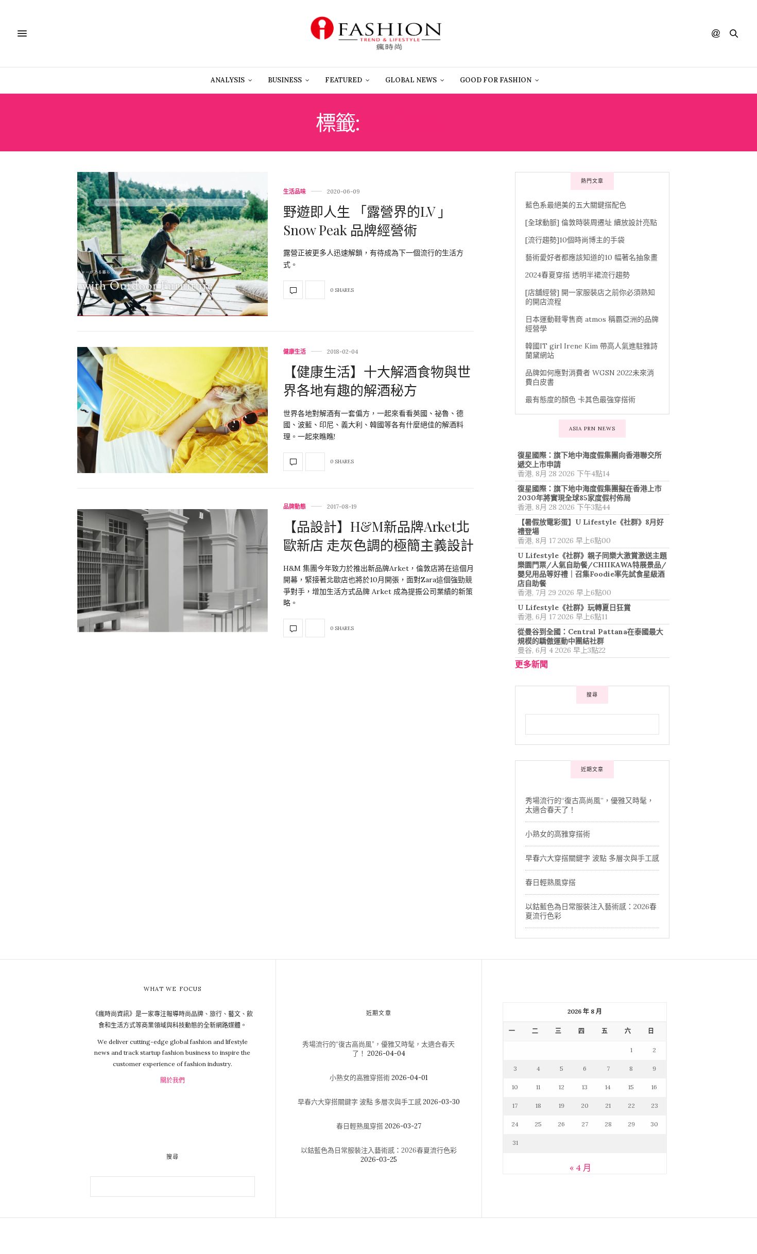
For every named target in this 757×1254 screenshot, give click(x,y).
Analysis (228, 80)
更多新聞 (531, 664)
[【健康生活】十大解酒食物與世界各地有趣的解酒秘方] (172, 410)
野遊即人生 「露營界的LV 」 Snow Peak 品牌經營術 (367, 220)
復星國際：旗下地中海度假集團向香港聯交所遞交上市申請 (590, 459)
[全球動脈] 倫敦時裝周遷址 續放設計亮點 (591, 222)
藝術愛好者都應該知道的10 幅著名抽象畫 (591, 257)
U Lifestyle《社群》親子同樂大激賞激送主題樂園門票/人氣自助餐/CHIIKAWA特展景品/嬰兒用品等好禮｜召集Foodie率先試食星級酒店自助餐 (592, 569)
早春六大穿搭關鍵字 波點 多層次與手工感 (592, 858)
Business (285, 80)
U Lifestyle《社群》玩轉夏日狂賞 (574, 607)
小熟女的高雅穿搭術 (557, 834)
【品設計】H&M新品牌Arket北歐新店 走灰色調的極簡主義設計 (378, 535)
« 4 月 (580, 1167)
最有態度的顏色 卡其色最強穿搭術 (580, 399)
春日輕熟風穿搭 (550, 882)
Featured (343, 80)
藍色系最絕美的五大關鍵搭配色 (575, 205)
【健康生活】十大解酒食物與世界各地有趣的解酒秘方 (377, 380)
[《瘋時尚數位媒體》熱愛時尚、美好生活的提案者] (378, 33)
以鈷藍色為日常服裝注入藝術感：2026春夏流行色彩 (379, 1150)
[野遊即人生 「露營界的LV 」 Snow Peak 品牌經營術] (172, 244)
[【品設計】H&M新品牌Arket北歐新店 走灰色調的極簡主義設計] (172, 571)
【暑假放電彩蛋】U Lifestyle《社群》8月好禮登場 (591, 526)
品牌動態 (294, 507)
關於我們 (172, 1080)
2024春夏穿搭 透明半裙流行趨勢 (577, 275)
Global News (411, 80)
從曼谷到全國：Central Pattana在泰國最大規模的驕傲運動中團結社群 (590, 636)
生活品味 (294, 192)
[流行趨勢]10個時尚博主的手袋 (575, 240)
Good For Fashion (495, 80)
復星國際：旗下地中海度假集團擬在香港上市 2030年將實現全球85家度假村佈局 (590, 493)
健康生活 (294, 352)
